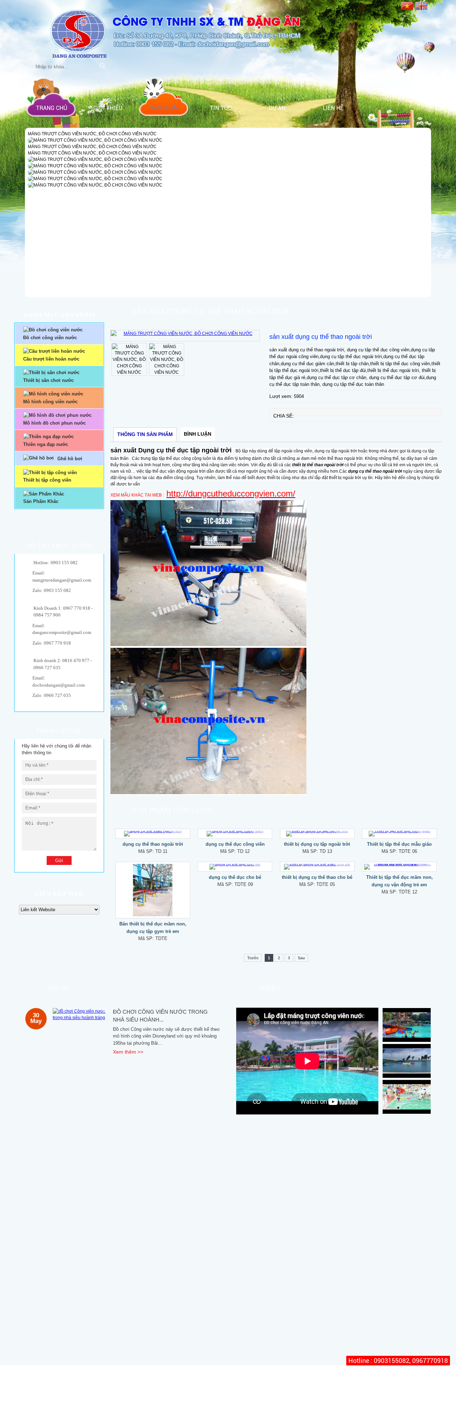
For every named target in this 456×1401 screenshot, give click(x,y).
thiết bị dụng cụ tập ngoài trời (317, 844)
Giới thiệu (108, 108)
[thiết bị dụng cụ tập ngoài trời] (317, 833)
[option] (185, 335)
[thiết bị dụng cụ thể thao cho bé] (317, 867)
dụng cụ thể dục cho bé (235, 877)
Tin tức (221, 108)
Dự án (277, 108)
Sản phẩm (164, 108)
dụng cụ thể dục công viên (235, 844)
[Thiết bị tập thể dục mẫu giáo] (399, 833)
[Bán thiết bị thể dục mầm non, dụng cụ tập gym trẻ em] (153, 890)
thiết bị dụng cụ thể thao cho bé (317, 877)
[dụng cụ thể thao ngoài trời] (153, 833)
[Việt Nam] (407, 5)
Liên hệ (333, 108)
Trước (253, 958)
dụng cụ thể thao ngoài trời (153, 844)
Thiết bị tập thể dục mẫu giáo (399, 844)
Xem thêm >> (128, 1052)
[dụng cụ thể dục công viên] (235, 833)
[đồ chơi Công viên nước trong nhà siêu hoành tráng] (80, 1014)
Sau (301, 958)
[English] (421, 5)
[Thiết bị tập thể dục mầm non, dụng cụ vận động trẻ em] (399, 867)
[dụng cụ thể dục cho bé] (235, 867)
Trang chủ (51, 108)
